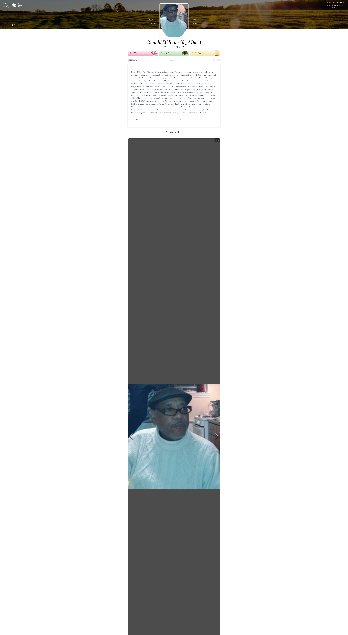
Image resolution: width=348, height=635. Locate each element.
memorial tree (155, 120)
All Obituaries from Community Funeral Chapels (335, 5)
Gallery (174, 60)
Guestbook (215, 60)
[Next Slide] (216, 436)
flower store (184, 120)
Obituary (132, 60)
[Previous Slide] (131, 436)
